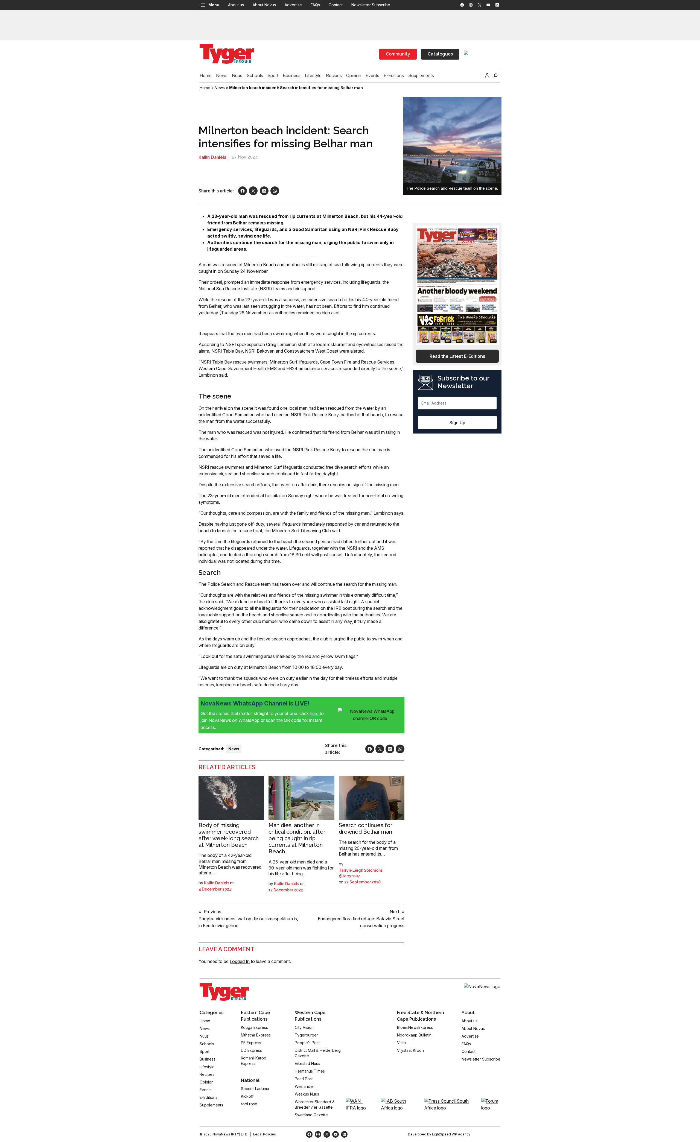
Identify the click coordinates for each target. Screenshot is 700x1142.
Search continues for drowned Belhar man (365, 828)
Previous (212, 911)
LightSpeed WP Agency (451, 1134)
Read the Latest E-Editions (457, 356)
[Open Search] (495, 75)
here (315, 713)
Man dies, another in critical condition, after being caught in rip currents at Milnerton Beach (297, 838)
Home (205, 87)
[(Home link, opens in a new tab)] (224, 992)
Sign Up (457, 422)
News (220, 87)
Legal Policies (264, 1134)
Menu (213, 4)
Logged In (240, 961)
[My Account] (487, 75)
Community (398, 54)
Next (394, 911)
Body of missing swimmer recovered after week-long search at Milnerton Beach (229, 835)
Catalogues (440, 54)
